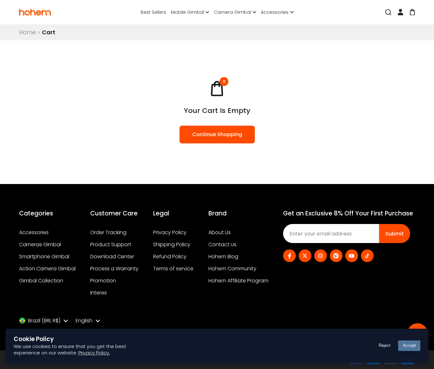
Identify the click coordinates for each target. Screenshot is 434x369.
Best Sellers (153, 12)
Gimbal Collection (41, 280)
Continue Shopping (217, 134)
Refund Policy (169, 256)
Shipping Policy (171, 244)
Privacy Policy (169, 232)
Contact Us (222, 244)
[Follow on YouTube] (351, 255)
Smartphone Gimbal (44, 256)
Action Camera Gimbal (47, 268)
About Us (219, 232)
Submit (394, 233)
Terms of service (173, 268)
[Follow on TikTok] (367, 255)
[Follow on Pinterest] (336, 255)
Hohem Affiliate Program (238, 280)
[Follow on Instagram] (320, 255)
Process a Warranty (114, 268)
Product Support (110, 244)
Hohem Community (232, 268)
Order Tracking (108, 232)
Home (27, 32)
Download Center (112, 256)
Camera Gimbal (232, 12)
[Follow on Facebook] (289, 255)
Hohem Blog (223, 256)
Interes (98, 292)
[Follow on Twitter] (305, 255)
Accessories (274, 12)
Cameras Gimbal (40, 244)
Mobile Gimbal (187, 12)
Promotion (103, 280)
